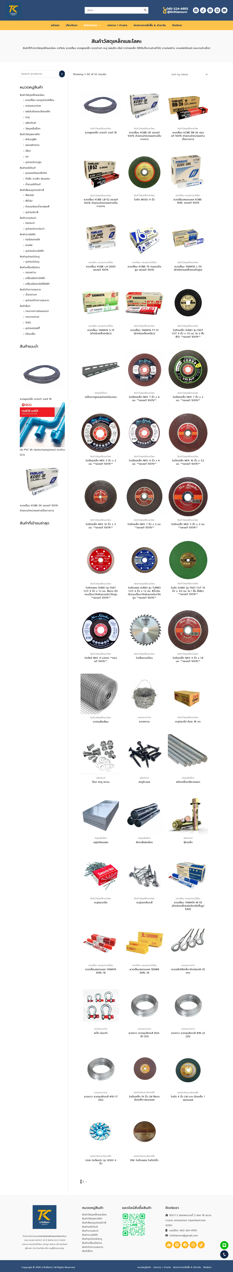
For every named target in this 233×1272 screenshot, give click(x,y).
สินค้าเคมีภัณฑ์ (28, 168)
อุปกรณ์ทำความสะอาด (37, 300)
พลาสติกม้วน (32, 145)
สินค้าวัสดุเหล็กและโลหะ (32, 95)
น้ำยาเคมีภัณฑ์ (33, 184)
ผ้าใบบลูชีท (31, 139)
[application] (99, 25)
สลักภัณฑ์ (30, 123)
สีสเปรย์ (29, 195)
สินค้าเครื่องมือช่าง (30, 267)
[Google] (168, 1244)
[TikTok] (203, 10)
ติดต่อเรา (207, 1267)
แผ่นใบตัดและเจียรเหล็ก (37, 111)
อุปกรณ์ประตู (32, 262)
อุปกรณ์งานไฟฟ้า (34, 251)
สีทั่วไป (28, 201)
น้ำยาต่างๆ (31, 295)
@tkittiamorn (176, 12)
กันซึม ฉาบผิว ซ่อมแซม (37, 179)
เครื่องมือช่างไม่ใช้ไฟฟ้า (37, 284)
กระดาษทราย (32, 317)
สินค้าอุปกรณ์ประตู (30, 257)
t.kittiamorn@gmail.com (183, 1235)
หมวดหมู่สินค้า (144, 1267)
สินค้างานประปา (28, 218)
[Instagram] (210, 10)
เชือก (28, 151)
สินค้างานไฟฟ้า (28, 234)
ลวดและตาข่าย (33, 106)
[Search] (145, 10)
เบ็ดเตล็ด (30, 334)
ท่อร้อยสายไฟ (32, 239)
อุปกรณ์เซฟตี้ (32, 328)
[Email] (224, 10)
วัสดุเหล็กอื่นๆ (32, 129)
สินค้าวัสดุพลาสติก (30, 134)
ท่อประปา (30, 223)
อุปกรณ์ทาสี (31, 212)
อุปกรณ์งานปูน (33, 162)
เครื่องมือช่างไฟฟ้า (35, 278)
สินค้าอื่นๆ (25, 306)
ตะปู (27, 117)
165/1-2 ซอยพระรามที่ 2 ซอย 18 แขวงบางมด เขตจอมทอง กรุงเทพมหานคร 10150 (188, 1220)
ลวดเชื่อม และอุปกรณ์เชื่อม (39, 100)
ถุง (27, 156)
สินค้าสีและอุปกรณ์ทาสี (32, 190)
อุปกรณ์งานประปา (35, 229)
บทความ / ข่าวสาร (162, 1267)
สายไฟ (28, 245)
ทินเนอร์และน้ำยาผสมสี (37, 206)
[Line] (217, 10)
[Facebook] (196, 10)
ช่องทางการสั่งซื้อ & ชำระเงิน (187, 1267)
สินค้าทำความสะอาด (30, 290)
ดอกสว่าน (30, 272)
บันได (28, 322)
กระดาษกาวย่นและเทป (37, 311)
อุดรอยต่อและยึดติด (36, 173)
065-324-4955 (177, 8)
